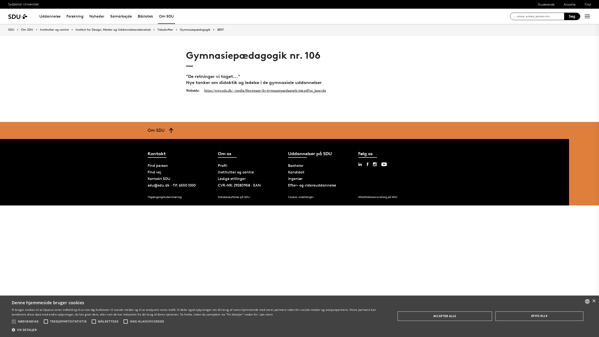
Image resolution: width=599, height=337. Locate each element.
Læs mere (266, 314)
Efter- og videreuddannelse (312, 185)
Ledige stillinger (232, 178)
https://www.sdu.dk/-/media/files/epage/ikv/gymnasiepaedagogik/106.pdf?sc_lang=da (265, 90)
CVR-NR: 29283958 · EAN (239, 185)
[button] (13, 321)
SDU (11, 29)
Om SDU (166, 16)
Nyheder (96, 16)
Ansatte (569, 4)
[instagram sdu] (375, 164)
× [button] (593, 301)
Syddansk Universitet (23, 4)
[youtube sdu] (384, 164)
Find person (158, 165)
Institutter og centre (54, 29)
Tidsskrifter (165, 29)
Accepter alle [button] (444, 316)
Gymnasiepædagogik (195, 29)
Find (588, 4)
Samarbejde (121, 16)
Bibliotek (145, 16)
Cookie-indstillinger (301, 197)
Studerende (546, 4)
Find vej (154, 172)
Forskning (75, 16)
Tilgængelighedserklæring (165, 197)
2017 (220, 29)
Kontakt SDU (159, 178)
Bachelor (295, 165)
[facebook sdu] (367, 164)
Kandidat (296, 172)
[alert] (299, 316)
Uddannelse (50, 16)
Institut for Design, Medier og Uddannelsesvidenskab (113, 29)
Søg (572, 16)
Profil (222, 165)
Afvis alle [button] (539, 316)
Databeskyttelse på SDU (234, 197)
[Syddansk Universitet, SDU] (18, 16)
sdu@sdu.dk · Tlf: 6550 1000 (172, 185)
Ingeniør (295, 178)
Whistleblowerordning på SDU (377, 197)
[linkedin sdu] (360, 164)
